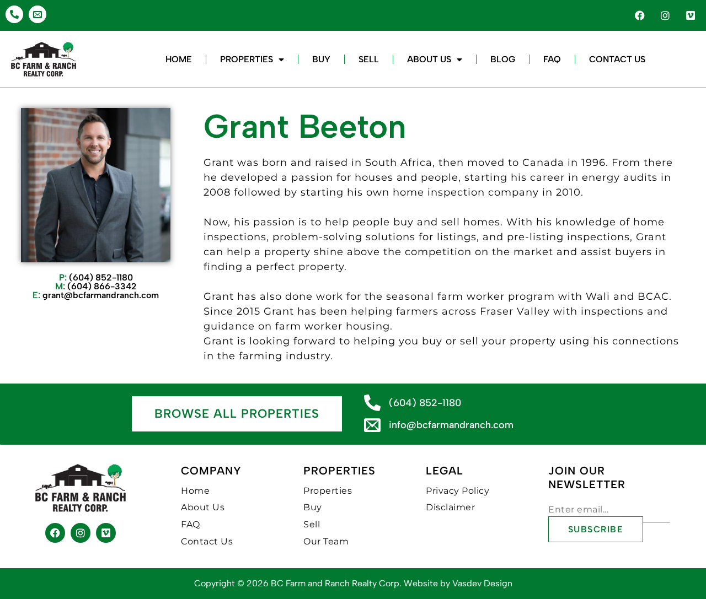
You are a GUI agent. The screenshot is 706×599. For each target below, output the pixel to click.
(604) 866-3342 (96, 286)
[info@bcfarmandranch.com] (372, 425)
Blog (502, 59)
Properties (246, 59)
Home (178, 59)
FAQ (552, 59)
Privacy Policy (457, 490)
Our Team (326, 541)
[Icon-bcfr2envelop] (37, 14)
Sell (369, 59)
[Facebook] (640, 15)
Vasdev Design (482, 583)
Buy (321, 59)
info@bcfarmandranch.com (451, 425)
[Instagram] (665, 15)
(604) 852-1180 (96, 277)
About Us (429, 59)
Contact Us (617, 59)
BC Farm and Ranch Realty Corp (335, 583)
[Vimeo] (690, 15)
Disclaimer (450, 507)
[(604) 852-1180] (372, 403)
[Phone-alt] (14, 14)
